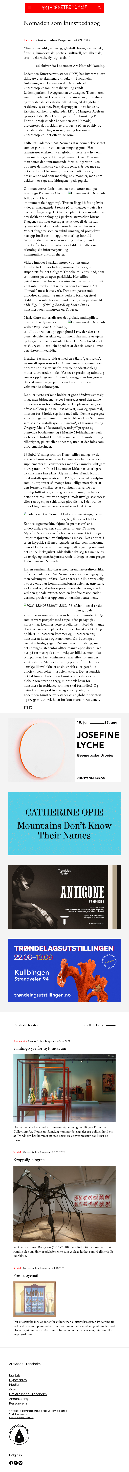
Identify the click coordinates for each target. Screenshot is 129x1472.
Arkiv (12, 1389)
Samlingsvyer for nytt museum (39, 1049)
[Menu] (29, 8)
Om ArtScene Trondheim (28, 1394)
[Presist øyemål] (64, 1299)
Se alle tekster (93, 1025)
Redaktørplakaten (19, 1414)
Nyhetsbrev (18, 1380)
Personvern (18, 1403)
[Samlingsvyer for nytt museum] (64, 1088)
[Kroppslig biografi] (64, 1204)
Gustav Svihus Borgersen (54, 40)
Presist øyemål (25, 1276)
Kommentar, (20, 1041)
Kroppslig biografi (29, 1160)
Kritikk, (30, 40)
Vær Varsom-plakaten (21, 1417)
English (14, 1375)
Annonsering (18, 1398)
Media (14, 1384)
